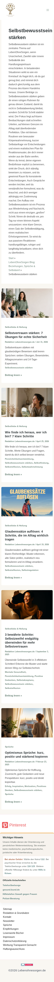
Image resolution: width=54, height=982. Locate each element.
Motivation (30, 786)
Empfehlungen (11, 929)
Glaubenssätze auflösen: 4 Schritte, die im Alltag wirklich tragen (26, 535)
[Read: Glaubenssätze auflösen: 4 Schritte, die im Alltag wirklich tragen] (27, 501)
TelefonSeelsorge (12, 885)
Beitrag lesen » (13, 375)
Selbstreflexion (12, 467)
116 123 (31, 866)
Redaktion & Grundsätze (16, 913)
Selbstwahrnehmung (32, 467)
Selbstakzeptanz (25, 680)
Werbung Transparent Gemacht (19, 945)
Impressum (9, 937)
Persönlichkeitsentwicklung (19, 459)
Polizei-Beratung (11, 898)
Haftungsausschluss (14, 949)
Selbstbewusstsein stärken (19, 367)
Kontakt (7, 917)
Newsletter (8, 921)
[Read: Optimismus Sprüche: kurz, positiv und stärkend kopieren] (27, 722)
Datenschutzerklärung (14, 941)
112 (43, 859)
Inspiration (17, 786)
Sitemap (7, 909)
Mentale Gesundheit (15, 672)
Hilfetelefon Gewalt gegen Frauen (20, 894)
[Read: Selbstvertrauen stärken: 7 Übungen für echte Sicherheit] (27, 303)
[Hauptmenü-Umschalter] (47, 10)
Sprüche (9, 746)
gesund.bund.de (11, 889)
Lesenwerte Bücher (13, 933)
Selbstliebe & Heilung (16, 327)
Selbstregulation (30, 570)
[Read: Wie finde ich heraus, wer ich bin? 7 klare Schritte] (27, 402)
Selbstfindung (41, 463)
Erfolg (8, 786)
